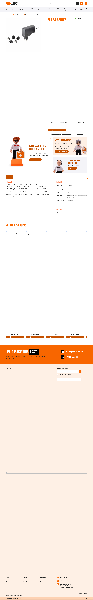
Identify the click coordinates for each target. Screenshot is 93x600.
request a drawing (62, 151)
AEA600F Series (55, 334)
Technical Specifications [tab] (28, 177)
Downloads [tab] (50, 177)
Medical (63, 212)
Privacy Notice (42, 593)
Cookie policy (50, 593)
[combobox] (62, 3)
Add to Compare (78, 130)
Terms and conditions (32, 593)
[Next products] (86, 225)
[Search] (77, 3)
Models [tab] (17, 177)
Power (11, 14)
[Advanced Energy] (78, 20)
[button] (38, 20)
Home (7, 14)
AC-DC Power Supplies (18, 14)
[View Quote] (86, 9)
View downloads (35, 159)
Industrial (58, 212)
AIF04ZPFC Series (75, 334)
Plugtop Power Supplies (30, 14)
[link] (81, 3)
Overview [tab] (9, 177)
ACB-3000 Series (14, 334)
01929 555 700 (72, 357)
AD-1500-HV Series (35, 334)
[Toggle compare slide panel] (86, 598)
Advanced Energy (80, 134)
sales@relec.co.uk (74, 351)
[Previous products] (81, 225)
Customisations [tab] (40, 177)
